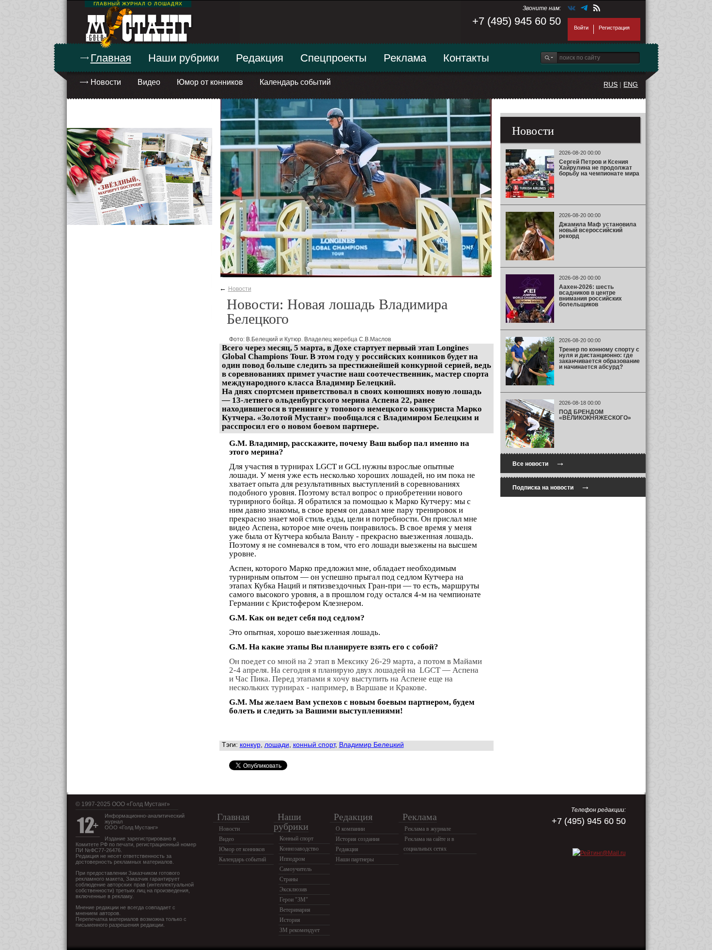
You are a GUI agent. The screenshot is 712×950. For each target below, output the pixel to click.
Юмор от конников (210, 82)
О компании (350, 828)
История (289, 920)
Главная (111, 58)
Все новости (538, 463)
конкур (250, 744)
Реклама (405, 58)
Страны (288, 879)
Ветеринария (294, 909)
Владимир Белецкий (371, 744)
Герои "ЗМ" (293, 899)
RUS (611, 84)
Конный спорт (296, 838)
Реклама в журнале (427, 828)
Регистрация (614, 28)
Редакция (259, 58)
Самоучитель (295, 869)
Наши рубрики (183, 58)
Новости (106, 82)
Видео (149, 82)
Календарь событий (295, 82)
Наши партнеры (355, 859)
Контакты (466, 58)
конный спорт (314, 744)
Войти (581, 28)
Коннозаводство (299, 848)
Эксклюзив (293, 889)
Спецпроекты (333, 58)
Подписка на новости (551, 486)
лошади (276, 744)
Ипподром (292, 858)
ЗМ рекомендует (299, 930)
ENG (630, 84)
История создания (358, 839)
